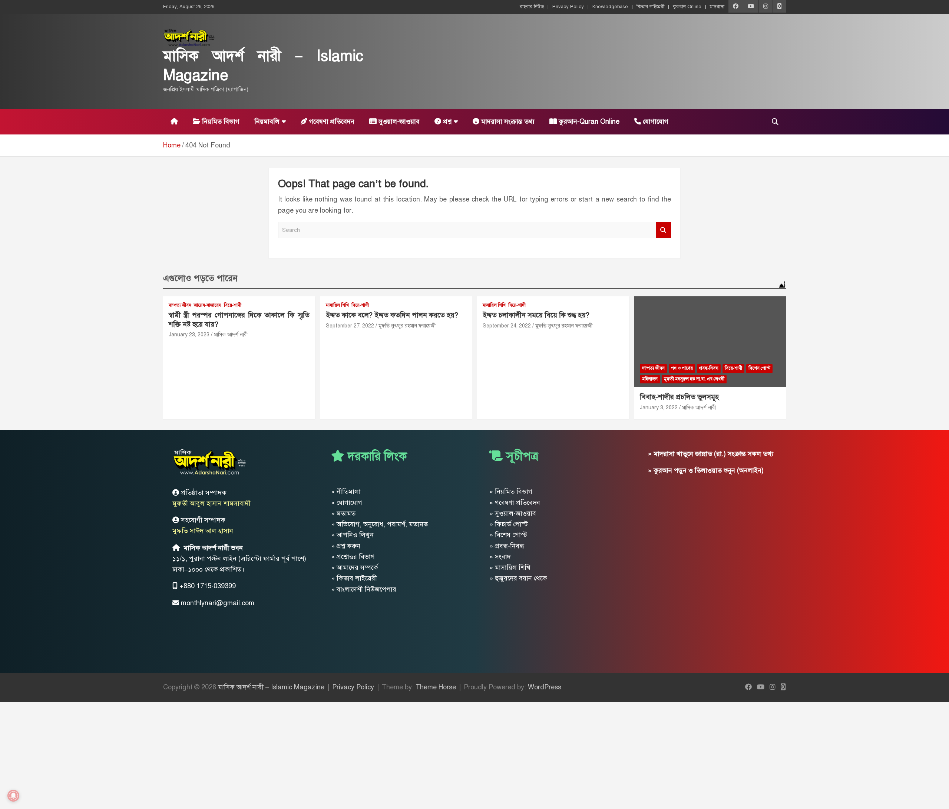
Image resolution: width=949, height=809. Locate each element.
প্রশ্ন (446, 121)
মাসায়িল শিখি (337, 305)
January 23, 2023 (189, 335)
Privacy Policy (568, 7)
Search (663, 230)
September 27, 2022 (350, 326)
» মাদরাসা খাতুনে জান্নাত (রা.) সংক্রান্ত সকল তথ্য (710, 454)
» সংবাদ (500, 557)
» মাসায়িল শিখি (509, 567)
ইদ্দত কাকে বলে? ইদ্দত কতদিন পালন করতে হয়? (392, 315)
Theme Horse (436, 687)
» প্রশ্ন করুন (345, 546)
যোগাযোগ (654, 121)
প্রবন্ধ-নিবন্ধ (708, 368)
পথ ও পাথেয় (682, 368)
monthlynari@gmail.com (217, 603)
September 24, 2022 (507, 326)
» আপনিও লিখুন (352, 535)
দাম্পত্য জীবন (180, 305)
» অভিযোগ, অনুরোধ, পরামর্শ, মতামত (379, 524)
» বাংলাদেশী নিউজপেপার (363, 589)
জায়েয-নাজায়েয (207, 305)
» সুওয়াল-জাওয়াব (512, 513)
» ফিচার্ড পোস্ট (508, 524)
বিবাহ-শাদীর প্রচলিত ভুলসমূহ (679, 397)
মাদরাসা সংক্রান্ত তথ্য (507, 121)
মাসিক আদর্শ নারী (231, 335)
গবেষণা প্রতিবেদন (330, 121)
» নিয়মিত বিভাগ (510, 491)
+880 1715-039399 (207, 586)
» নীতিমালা (346, 491)
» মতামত (343, 513)
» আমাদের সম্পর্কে (354, 567)
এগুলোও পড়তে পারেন (200, 278)
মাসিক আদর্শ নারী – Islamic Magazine (271, 687)
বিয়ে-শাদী (232, 305)
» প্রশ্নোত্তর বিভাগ (353, 557)
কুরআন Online (687, 7)
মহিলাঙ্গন (650, 379)
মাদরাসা (717, 7)
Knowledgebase (610, 7)
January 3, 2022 (659, 407)
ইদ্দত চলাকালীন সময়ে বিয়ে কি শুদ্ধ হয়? (536, 315)
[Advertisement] (222, 754)
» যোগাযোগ (346, 503)
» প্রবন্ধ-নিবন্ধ (506, 546)
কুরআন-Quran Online (588, 121)
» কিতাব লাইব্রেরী (354, 578)
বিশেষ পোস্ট (759, 368)
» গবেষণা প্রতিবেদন (514, 503)
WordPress (544, 687)
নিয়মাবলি (267, 121)
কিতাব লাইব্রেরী (650, 7)
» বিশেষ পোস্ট (508, 535)
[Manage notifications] (13, 796)
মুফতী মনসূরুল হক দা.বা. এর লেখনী (694, 379)
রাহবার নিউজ (532, 7)
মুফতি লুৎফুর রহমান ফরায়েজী (407, 326)
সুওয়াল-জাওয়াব (398, 121)
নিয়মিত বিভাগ (219, 121)
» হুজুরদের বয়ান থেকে (518, 578)
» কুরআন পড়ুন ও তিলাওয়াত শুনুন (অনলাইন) (706, 470)
